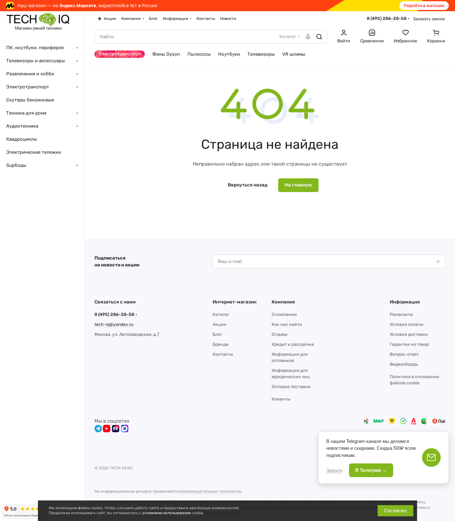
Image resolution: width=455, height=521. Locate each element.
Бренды (221, 344)
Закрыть (334, 470)
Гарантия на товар (409, 344)
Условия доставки (409, 334)
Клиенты (281, 399)
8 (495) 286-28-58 (387, 18)
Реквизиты (401, 314)
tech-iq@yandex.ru (113, 324)
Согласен (395, 511)
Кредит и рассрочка (293, 344)
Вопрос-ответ (404, 354)
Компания (283, 302)
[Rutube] (115, 428)
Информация (405, 302)
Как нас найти (287, 324)
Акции (219, 324)
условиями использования (166, 513)
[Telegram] (98, 428)
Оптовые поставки (291, 386)
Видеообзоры (404, 364)
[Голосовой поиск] (308, 37)
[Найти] (319, 37)
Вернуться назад (247, 185)
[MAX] (124, 428)
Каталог (221, 314)
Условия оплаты (406, 324)
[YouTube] (106, 428)
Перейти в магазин (424, 5)
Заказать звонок (429, 18)
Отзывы (279, 334)
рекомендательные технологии (210, 491)
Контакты (223, 354)
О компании (284, 314)
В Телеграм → (371, 470)
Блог (217, 334)
